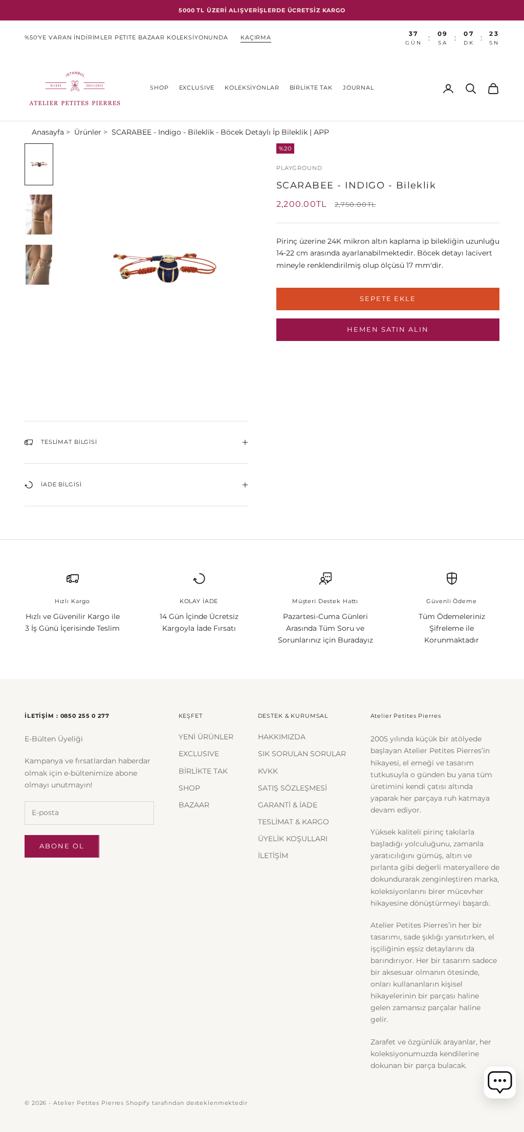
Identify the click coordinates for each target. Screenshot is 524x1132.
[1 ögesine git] (39, 164)
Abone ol (61, 846)
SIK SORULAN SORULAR (302, 753)
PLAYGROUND (299, 168)
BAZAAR (194, 804)
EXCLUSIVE (197, 87)
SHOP (159, 87)
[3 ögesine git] (39, 265)
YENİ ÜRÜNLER (206, 736)
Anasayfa (48, 132)
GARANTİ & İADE (287, 804)
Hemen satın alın (388, 329)
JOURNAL (358, 87)
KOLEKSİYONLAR (252, 87)
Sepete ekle (388, 298)
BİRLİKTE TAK (311, 87)
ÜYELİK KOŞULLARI (293, 838)
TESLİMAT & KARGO (293, 821)
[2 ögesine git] (39, 215)
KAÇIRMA (256, 37)
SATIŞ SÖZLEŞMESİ (292, 788)
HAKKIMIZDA (281, 736)
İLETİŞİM (273, 855)
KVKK (268, 771)
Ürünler (87, 132)
